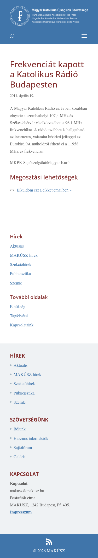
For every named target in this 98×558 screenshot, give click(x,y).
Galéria (20, 456)
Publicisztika (20, 273)
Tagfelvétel (19, 315)
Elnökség (17, 306)
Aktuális (17, 246)
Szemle (16, 283)
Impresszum (21, 512)
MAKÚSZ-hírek (24, 255)
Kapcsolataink (21, 324)
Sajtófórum (23, 447)
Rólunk (20, 428)
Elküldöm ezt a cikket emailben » (44, 190)
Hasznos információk (31, 438)
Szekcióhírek (20, 264)
